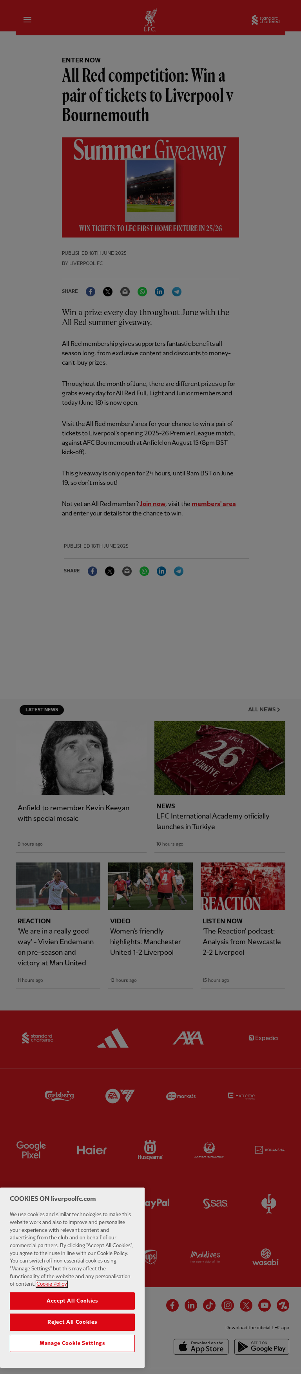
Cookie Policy (51, 1284)
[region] (72, 1278)
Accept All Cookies (72, 1301)
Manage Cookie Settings (72, 1343)
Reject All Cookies (72, 1322)
